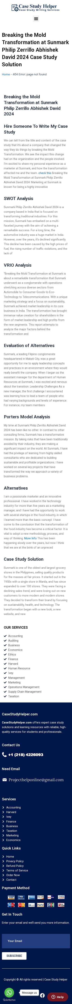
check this (44, 173)
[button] (36, 18)
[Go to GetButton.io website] (9, 1000)
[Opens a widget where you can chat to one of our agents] (57, 997)
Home (6, 74)
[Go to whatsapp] (9, 992)
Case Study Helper (55, 979)
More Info (30, 538)
